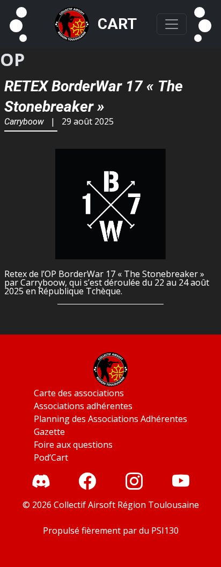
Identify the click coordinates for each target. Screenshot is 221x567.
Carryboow (24, 122)
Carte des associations (79, 393)
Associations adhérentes (83, 406)
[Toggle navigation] (172, 24)
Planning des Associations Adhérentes (110, 419)
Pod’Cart (51, 457)
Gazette (49, 432)
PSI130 (165, 530)
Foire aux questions (73, 444)
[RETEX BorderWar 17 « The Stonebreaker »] (110, 205)
